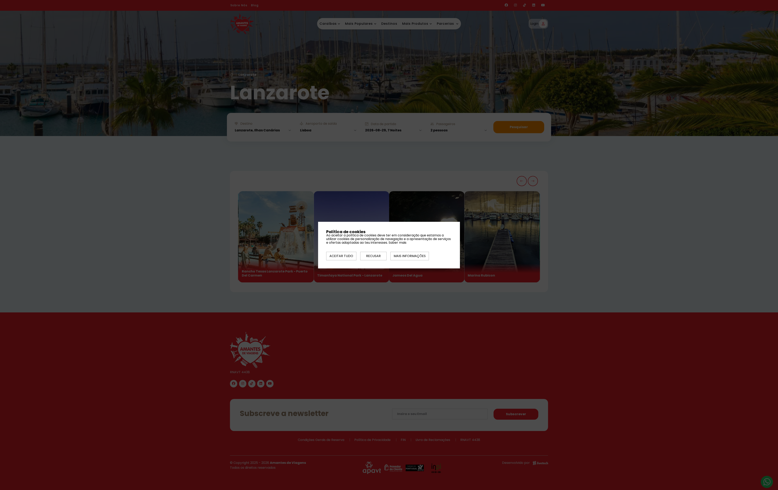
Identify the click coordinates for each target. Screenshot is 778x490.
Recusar (373, 256)
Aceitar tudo (341, 256)
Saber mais (397, 242)
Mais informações (410, 256)
